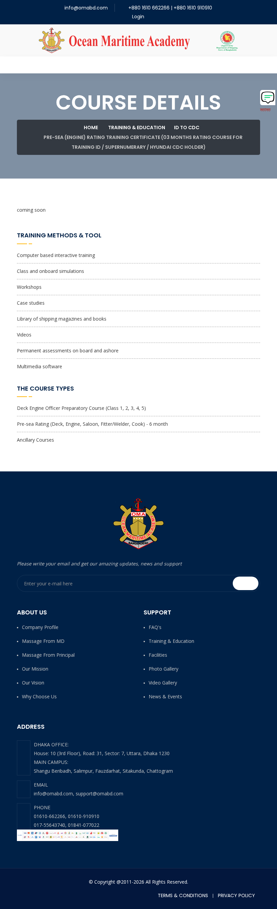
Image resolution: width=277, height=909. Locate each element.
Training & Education (136, 127)
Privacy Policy (236, 895)
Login (137, 16)
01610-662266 (49, 816)
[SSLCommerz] (67, 835)
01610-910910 (83, 816)
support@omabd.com (99, 793)
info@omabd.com (86, 7)
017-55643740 (49, 825)
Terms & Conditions (183, 895)
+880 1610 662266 (149, 7)
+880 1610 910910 (193, 7)
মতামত (265, 109)
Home (90, 127)
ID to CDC (186, 127)
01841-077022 (83, 825)
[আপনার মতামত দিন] (267, 97)
